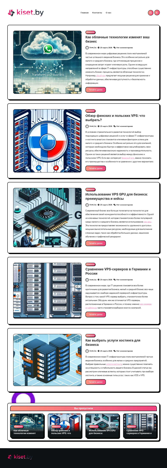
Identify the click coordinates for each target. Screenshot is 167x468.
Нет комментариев (124, 47)
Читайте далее (95, 90)
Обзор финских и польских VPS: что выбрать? (115, 117)
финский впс (128, 158)
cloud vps (100, 75)
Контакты (97, 12)
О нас (108, 12)
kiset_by (93, 47)
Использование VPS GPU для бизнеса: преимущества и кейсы (116, 196)
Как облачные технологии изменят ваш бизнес (117, 39)
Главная (85, 12)
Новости (90, 32)
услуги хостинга (114, 364)
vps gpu (147, 221)
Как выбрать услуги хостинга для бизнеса (112, 342)
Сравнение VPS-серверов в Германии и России (118, 271)
